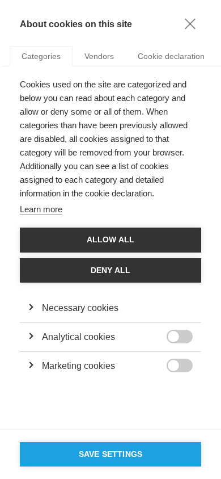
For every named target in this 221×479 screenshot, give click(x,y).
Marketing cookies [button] (78, 366)
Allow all (111, 240)
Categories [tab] (41, 56)
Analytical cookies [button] (78, 337)
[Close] (189, 23)
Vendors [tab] (99, 56)
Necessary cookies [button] (80, 308)
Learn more (41, 209)
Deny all (111, 270)
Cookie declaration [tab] (171, 56)
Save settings (111, 454)
